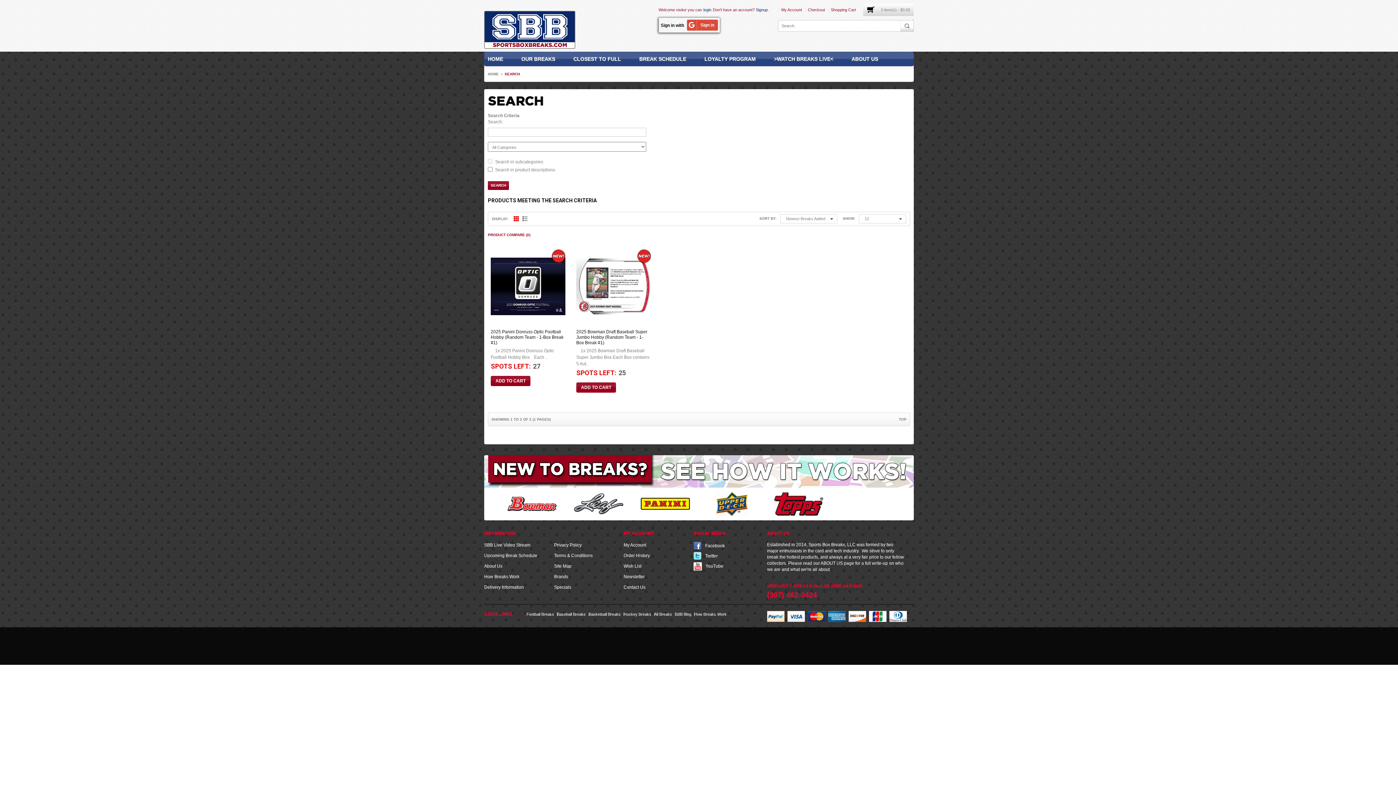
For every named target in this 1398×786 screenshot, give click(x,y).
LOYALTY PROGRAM (730, 59)
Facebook (715, 545)
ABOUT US (832, 563)
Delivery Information (504, 587)
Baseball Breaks (571, 614)
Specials (562, 587)
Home (495, 59)
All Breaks (663, 614)
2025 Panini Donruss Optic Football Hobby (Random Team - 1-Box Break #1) (527, 337)
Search (512, 74)
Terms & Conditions (573, 555)
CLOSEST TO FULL (597, 59)
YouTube (714, 565)
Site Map (563, 566)
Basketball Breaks (605, 614)
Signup (762, 10)
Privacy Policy (568, 545)
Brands (561, 576)
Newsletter (634, 576)
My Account (791, 10)
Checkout (816, 10)
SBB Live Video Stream (507, 545)
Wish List (632, 566)
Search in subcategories (519, 161)
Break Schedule (662, 59)
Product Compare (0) (509, 235)
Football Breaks (540, 614)
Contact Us (634, 587)
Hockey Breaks (637, 614)
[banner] (699, 470)
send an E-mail (847, 586)
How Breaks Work (502, 576)
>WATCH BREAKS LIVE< (803, 59)
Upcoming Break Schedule (510, 555)
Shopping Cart (843, 10)
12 (867, 219)
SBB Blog (683, 614)
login (707, 10)
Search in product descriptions (525, 169)
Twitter (711, 555)
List (525, 218)
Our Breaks (538, 59)
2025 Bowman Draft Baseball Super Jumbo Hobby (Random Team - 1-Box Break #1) (611, 337)
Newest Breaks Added (805, 219)
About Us (865, 59)
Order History (637, 555)
